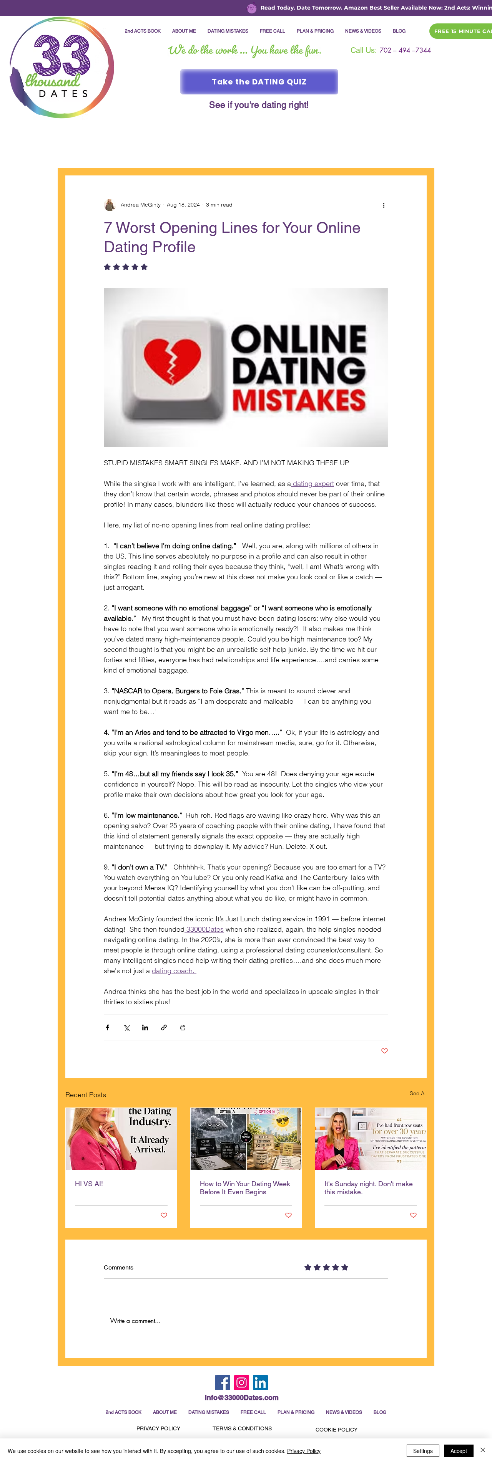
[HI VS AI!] (121, 1139)
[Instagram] (241, 1382)
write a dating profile (315, 152)
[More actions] (383, 205)
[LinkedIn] (260, 1382)
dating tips (376, 152)
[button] (417, 152)
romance (150, 152)
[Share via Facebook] (107, 1027)
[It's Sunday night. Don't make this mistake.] (370, 1139)
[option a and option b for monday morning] (246, 1139)
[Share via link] (164, 1027)
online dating (197, 152)
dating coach (250, 152)
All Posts (77, 152)
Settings (423, 1451)
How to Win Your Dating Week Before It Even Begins (245, 1188)
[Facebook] (222, 1382)
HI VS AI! (89, 1184)
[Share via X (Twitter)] (126, 1027)
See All (418, 1093)
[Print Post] (182, 1027)
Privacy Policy (304, 1451)
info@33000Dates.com (242, 1398)
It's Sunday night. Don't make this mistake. (368, 1188)
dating (114, 152)
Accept (458, 1451)
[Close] (482, 1451)
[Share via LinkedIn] (145, 1027)
